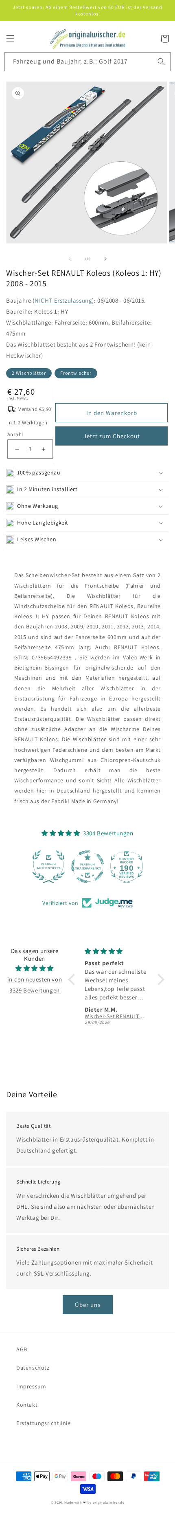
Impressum (31, 1386)
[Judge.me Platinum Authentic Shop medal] (48, 866)
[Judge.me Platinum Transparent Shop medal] (87, 866)
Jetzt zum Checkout (111, 436)
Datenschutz (33, 1367)
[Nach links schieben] (70, 259)
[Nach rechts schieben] (105, 259)
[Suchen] (161, 61)
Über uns (88, 1305)
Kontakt (26, 1404)
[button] (10, 39)
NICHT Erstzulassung (63, 300)
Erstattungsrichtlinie (43, 1423)
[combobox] (88, 62)
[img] (34, 968)
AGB (21, 1349)
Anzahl (15, 434)
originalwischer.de (109, 1502)
